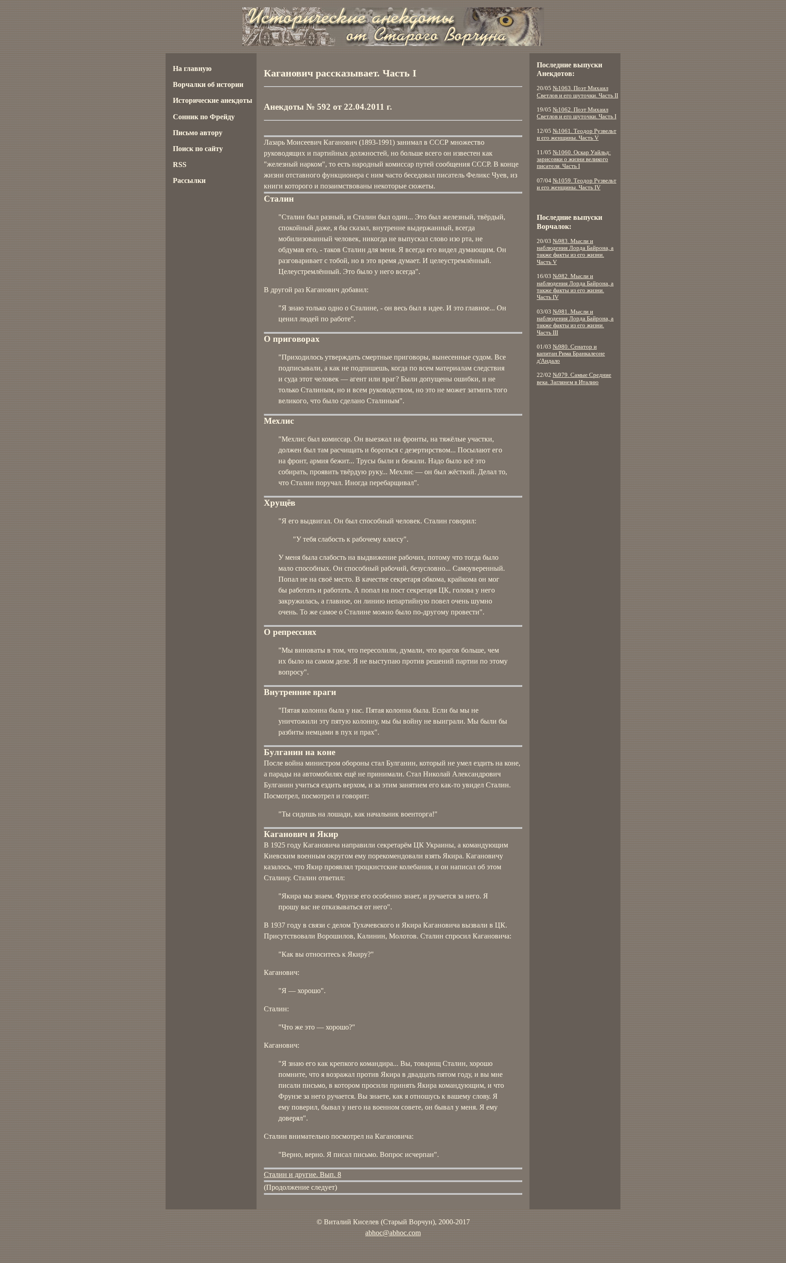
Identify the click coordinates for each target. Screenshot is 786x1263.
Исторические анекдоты (212, 100)
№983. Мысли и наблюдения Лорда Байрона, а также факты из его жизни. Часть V (575, 251)
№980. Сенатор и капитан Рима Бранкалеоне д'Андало (571, 354)
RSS (179, 164)
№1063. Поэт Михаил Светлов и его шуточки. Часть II (577, 91)
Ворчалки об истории (208, 84)
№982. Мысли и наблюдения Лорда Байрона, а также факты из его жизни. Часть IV (575, 286)
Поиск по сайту (198, 148)
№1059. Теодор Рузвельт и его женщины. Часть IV (576, 184)
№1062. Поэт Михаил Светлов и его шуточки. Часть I (576, 113)
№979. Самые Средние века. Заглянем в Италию (574, 378)
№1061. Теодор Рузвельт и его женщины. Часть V (576, 134)
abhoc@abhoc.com (393, 1233)
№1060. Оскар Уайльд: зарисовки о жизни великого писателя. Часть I (574, 159)
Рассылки (189, 180)
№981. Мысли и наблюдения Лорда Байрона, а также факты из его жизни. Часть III (575, 322)
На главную (192, 68)
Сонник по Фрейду (204, 117)
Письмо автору (197, 133)
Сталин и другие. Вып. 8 (302, 1174)
